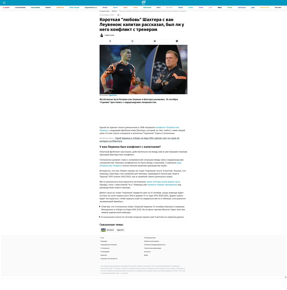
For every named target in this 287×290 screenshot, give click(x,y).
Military (169, 7)
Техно (180, 7)
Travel (229, 7)
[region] (143, 284)
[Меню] (4, 3)
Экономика (35, 7)
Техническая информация (152, 248)
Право (105, 7)
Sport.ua (113, 95)
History (278, 7)
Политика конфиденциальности (154, 245)
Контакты (147, 251)
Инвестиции (74, 7)
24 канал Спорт (105, 11)
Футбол (114, 11)
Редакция (103, 241)
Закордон (242, 7)
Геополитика (20, 7)
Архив (146, 255)
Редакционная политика (108, 245)
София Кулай (109, 35)
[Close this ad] (285, 277)
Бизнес (48, 7)
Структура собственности (108, 258)
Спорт (115, 7)
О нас (102, 238)
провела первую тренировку (162, 184)
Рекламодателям (149, 238)
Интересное (264, 7)
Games (190, 7)
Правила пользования (151, 241)
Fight (125, 7)
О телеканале (104, 248)
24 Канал (6, 7)
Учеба (135, 7)
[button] (110, 41)
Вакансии (103, 255)
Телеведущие (104, 251)
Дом (253, 7)
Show (201, 7)
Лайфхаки (147, 7)
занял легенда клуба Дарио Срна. (163, 181)
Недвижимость (91, 7)
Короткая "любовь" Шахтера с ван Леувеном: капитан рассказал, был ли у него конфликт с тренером (152, 11)
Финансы (60, 7)
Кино (220, 7)
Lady (210, 7)
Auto (159, 7)
